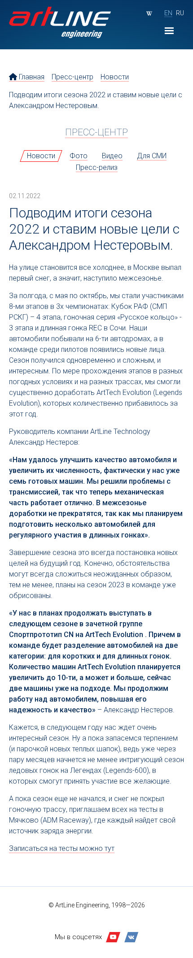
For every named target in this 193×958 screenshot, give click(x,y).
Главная (30, 77)
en (168, 13)
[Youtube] (113, 937)
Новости (115, 77)
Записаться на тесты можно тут (61, 848)
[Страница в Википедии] (149, 13)
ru (180, 13)
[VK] (131, 937)
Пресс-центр (72, 77)
